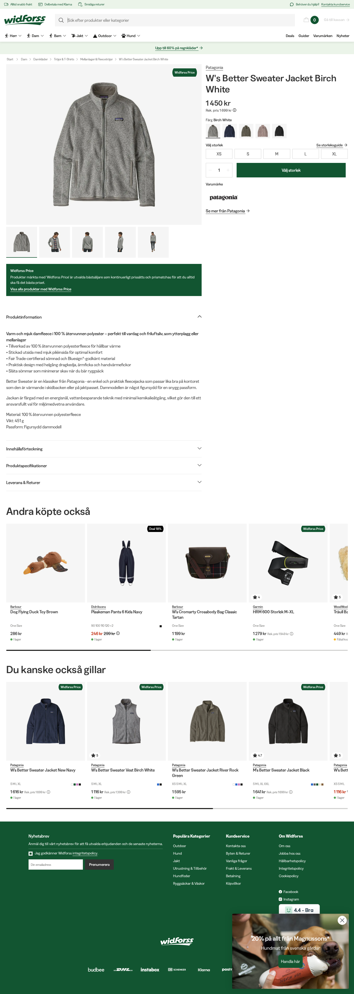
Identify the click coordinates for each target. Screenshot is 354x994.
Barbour (16, 607)
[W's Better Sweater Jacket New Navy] (45, 721)
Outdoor (179, 846)
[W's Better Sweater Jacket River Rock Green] (207, 721)
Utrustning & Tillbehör (190, 868)
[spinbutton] (219, 170)
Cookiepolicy (289, 876)
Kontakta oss (236, 846)
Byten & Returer (238, 853)
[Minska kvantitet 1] (210, 170)
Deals (290, 35)
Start (10, 59)
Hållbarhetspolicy (292, 861)
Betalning (233, 876)
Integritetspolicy (291, 868)
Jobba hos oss (289, 853)
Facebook (291, 891)
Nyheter (343, 35)
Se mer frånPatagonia (225, 210)
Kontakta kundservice (335, 4)
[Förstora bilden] (104, 144)
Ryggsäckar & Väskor (189, 883)
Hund (177, 853)
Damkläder (40, 59)
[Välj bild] (21, 242)
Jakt (176, 861)
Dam (24, 59)
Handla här (290, 961)
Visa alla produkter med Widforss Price (40, 289)
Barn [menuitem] (57, 35)
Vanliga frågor (236, 861)
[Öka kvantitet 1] (228, 170)
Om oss (284, 846)
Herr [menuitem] (13, 35)
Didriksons (98, 607)
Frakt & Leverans (239, 868)
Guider (304, 35)
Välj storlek (291, 170)
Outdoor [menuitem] (105, 35)
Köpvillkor (233, 883)
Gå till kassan (334, 19)
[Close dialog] (342, 920)
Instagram (291, 899)
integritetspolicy (85, 853)
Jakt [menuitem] (79, 35)
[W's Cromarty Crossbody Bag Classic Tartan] (207, 563)
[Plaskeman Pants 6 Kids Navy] (126, 563)
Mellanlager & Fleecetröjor (96, 59)
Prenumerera (99, 864)
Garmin (258, 607)
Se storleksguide (329, 145)
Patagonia (214, 67)
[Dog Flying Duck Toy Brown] (45, 563)
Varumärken (322, 35)
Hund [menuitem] (131, 35)
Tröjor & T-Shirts (64, 59)
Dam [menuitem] (35, 35)
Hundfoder (181, 876)
